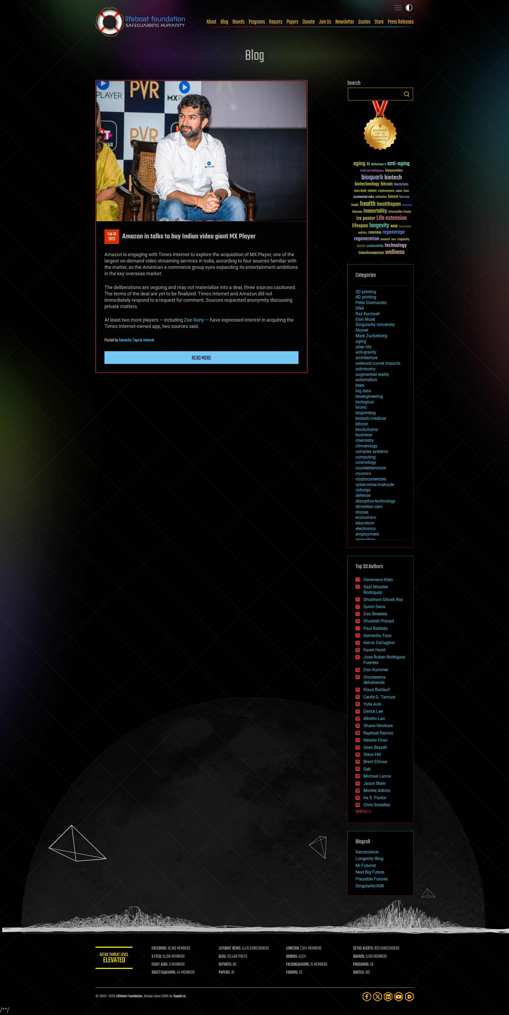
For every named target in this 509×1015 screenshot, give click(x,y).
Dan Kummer (375, 669)
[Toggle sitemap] (398, 7)
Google (355, 205)
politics (362, 233)
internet (148, 340)
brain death (360, 191)
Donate (308, 22)
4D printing (366, 297)
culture (399, 191)
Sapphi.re (179, 996)
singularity (403, 239)
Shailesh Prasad (378, 621)
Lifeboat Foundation (129, 996)
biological (365, 401)
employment (367, 534)
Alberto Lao (374, 718)
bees (360, 385)
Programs (257, 22)
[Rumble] (409, 996)
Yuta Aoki (372, 704)
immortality (375, 211)
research (385, 239)
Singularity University (375, 324)
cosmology (366, 462)
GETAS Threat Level (114, 958)
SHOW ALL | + (364, 811)
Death (406, 191)
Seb (367, 769)
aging (359, 164)
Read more (201, 358)
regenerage (394, 232)
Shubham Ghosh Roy (383, 599)
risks (393, 239)
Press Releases (401, 22)
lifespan (360, 226)
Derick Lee (373, 711)
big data (363, 390)
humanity (407, 205)
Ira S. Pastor (374, 797)
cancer (372, 191)
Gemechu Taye (129, 340)
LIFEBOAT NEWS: (230, 948)
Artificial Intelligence (372, 171)
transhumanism (371, 252)
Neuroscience (405, 226)
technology (396, 246)
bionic (361, 407)
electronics (366, 528)
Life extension (391, 218)
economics (366, 517)
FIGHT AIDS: (160, 964)
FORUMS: (292, 972)
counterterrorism (371, 467)
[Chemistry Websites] (380, 127)
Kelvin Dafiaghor (379, 642)
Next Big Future (370, 872)
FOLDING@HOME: (298, 964)
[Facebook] (367, 996)
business (364, 434)
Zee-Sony (194, 320)
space (361, 245)
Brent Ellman (375, 761)
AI (368, 164)
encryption (365, 539)
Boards (238, 22)
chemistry (365, 440)
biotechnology (367, 184)
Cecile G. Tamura (379, 697)
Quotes (364, 22)
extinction (381, 197)
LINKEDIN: (292, 948)
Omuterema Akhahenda (374, 680)
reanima (374, 232)
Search (406, 94)
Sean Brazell (375, 747)
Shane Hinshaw (378, 725)
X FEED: (157, 956)
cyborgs (363, 489)
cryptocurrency (386, 191)
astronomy (366, 368)
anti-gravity (366, 352)
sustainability (375, 246)
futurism (404, 197)
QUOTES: (359, 972)
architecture (367, 357)
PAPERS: (224, 972)
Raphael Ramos (378, 733)
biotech (393, 177)
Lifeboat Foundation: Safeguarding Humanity (140, 22)
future (393, 196)
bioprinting (366, 412)
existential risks (364, 197)
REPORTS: (225, 964)
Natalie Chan (375, 740)
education (365, 523)
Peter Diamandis (371, 302)
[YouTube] (398, 996)
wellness (395, 252)
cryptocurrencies (371, 479)
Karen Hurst (374, 649)
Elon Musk (365, 319)
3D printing (366, 291)
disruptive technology (376, 501)
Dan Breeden (375, 613)
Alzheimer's (378, 165)
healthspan (389, 204)
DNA (360, 308)
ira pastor (365, 218)
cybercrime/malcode (375, 484)
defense (363, 495)
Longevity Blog (369, 858)
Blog (224, 22)
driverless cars (369, 506)
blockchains (367, 429)
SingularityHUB (370, 885)
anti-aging (398, 164)
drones (362, 512)
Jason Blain (374, 783)
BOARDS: (359, 956)
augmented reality (372, 374)
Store (379, 22)
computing (366, 457)
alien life (363, 346)
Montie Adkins (376, 790)
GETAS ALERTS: (363, 948)
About (211, 22)
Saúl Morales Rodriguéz (375, 589)
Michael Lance (377, 776)
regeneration (366, 239)
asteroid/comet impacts (378, 363)
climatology (367, 445)
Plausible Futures (372, 879)
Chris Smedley (376, 804)
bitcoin (387, 184)
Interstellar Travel (399, 212)
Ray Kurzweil (368, 313)
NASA (394, 226)
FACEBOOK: (159, 948)
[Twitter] (377, 996)
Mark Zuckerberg (371, 335)
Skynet (362, 330)
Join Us (325, 22)
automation (366, 379)
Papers (292, 22)
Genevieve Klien (378, 579)
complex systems (372, 451)
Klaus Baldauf (376, 689)
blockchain (401, 184)
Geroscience (367, 851)
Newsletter (344, 22)
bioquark (372, 177)
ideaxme (357, 212)
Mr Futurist (366, 865)
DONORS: (292, 956)
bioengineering (369, 396)
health (368, 204)
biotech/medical (371, 418)
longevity (379, 225)
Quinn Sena (374, 606)
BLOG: (222, 956)
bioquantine (394, 170)
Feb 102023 (112, 237)
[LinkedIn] (388, 996)
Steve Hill (372, 754)
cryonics (363, 473)
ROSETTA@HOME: (164, 972)
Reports (275, 22)
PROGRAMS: (361, 964)
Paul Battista (375, 628)
